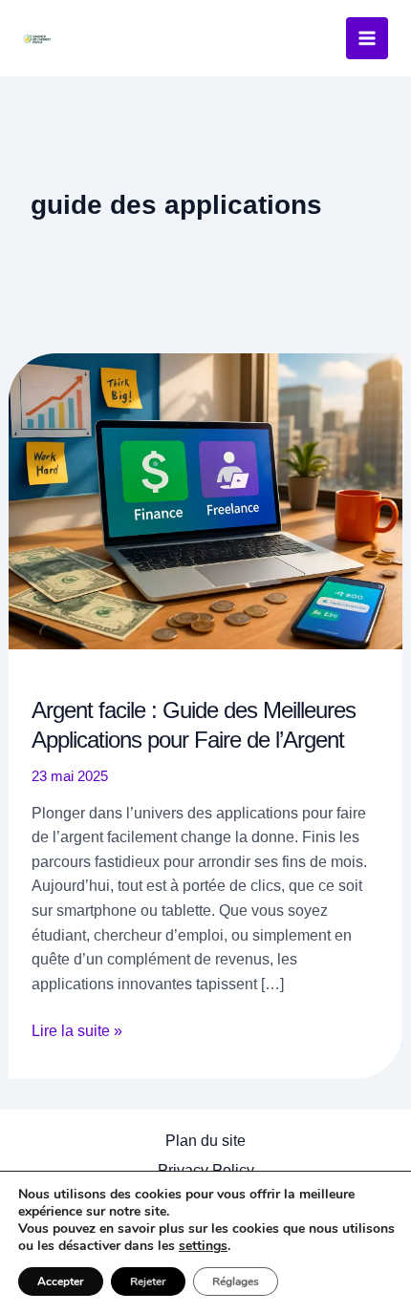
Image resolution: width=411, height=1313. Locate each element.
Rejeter (148, 1281)
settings (203, 1246)
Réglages (235, 1281)
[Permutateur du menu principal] (367, 38)
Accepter (60, 1281)
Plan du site (205, 1141)
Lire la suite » (77, 1033)
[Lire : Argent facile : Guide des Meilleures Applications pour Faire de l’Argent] (206, 500)
